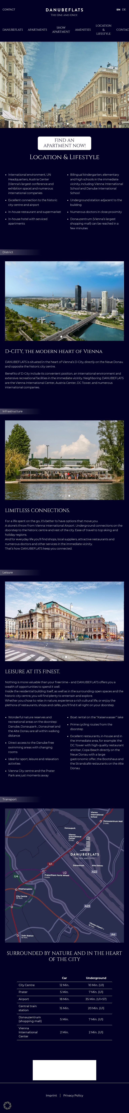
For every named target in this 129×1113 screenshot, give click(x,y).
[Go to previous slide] (6, 84)
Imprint (51, 1095)
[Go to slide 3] (64, 124)
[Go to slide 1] (58, 124)
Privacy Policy (73, 1095)
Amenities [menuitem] (83, 30)
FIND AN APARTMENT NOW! (65, 143)
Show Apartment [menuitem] (61, 30)
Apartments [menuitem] (37, 30)
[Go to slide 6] (72, 657)
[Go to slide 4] (68, 124)
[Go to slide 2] (61, 124)
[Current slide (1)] (60, 496)
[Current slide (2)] (64, 337)
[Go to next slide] (123, 84)
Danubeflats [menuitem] (13, 30)
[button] (7, 1105)
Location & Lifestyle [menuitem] (103, 30)
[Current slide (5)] (71, 124)
